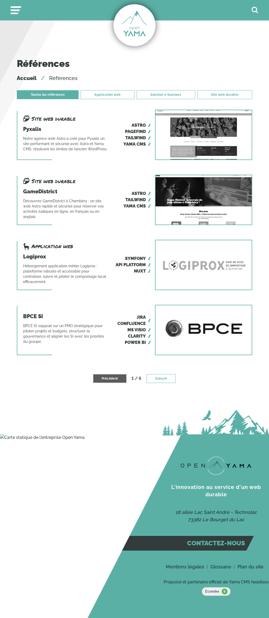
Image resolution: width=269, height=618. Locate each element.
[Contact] (216, 466)
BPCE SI (33, 316)
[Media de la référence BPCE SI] (203, 330)
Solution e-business (165, 95)
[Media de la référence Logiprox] (203, 265)
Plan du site (250, 566)
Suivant (161, 378)
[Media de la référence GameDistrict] (203, 200)
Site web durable (224, 95)
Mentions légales (185, 566)
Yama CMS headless (249, 581)
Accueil (27, 78)
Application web (107, 95)
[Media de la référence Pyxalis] (203, 135)
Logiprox (34, 256)
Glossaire (220, 566)
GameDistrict (40, 191)
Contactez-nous (216, 543)
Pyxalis (32, 129)
